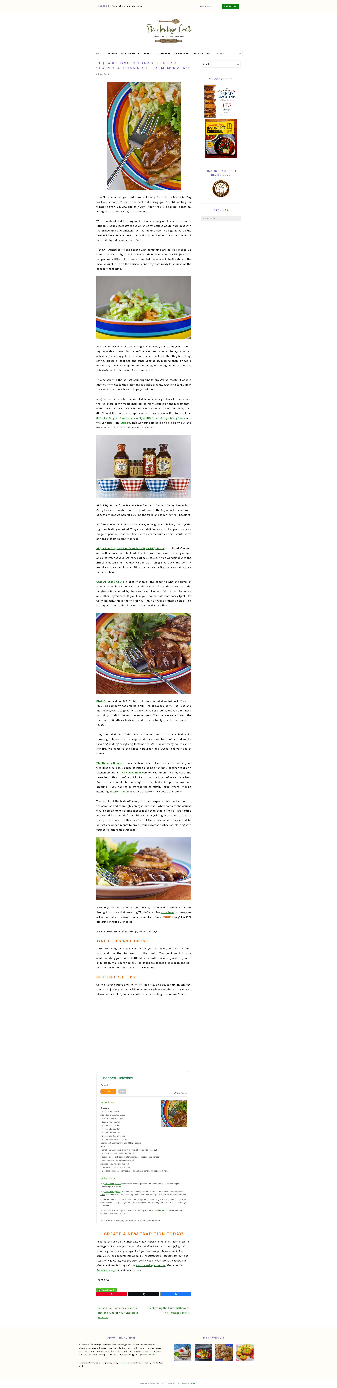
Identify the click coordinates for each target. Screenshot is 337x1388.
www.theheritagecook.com (151, 1265)
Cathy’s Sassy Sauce (173, 418)
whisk (118, 1183)
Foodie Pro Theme (189, 1383)
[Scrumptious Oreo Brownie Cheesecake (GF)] (182, 1352)
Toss (102, 1194)
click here (167, 912)
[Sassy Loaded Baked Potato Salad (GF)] (203, 1352)
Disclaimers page (106, 1270)
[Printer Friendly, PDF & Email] (106, 1290)
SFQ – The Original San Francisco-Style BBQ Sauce (127, 418)
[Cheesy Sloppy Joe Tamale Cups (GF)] (244, 1352)
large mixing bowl (112, 1191)
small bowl (109, 1183)
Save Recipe (108, 1091)
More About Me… (149, 1354)
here (125, 1363)
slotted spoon (160, 1210)
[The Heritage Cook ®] (168, 44)
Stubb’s (125, 422)
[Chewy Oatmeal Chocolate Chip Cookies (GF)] (224, 1352)
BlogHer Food (117, 791)
